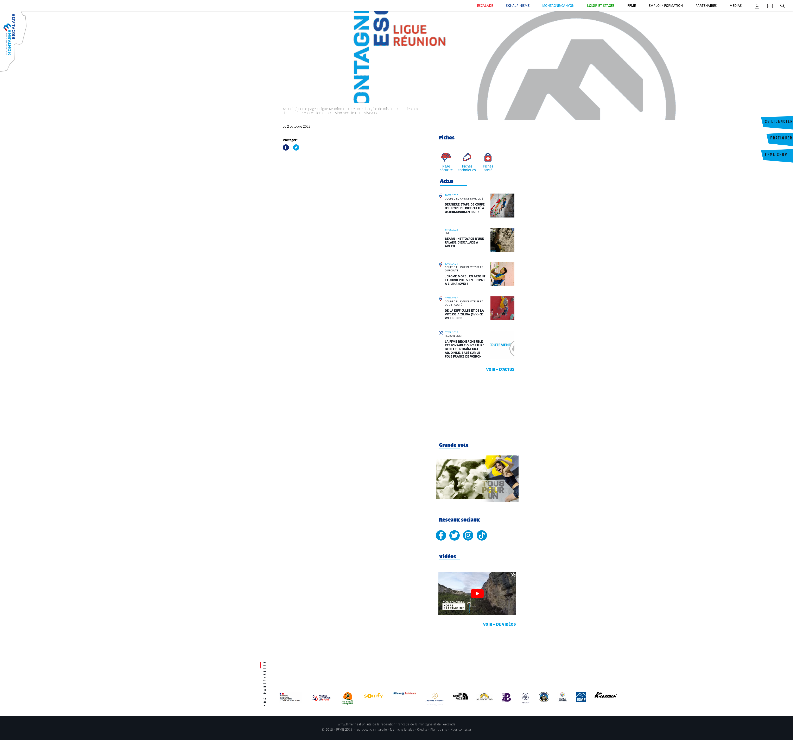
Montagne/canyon (558, 5)
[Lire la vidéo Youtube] (477, 593)
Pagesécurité (446, 168)
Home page (307, 109)
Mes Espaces (757, 7)
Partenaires (706, 5)
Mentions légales (402, 729)
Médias (736, 5)
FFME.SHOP (776, 155)
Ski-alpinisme (517, 5)
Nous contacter (460, 729)
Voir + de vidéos (499, 624)
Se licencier (779, 122)
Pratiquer (781, 139)
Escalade (485, 5)
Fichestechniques (467, 168)
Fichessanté (488, 168)
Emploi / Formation (666, 5)
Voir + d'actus (500, 370)
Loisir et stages (601, 5)
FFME (631, 5)
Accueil (288, 109)
